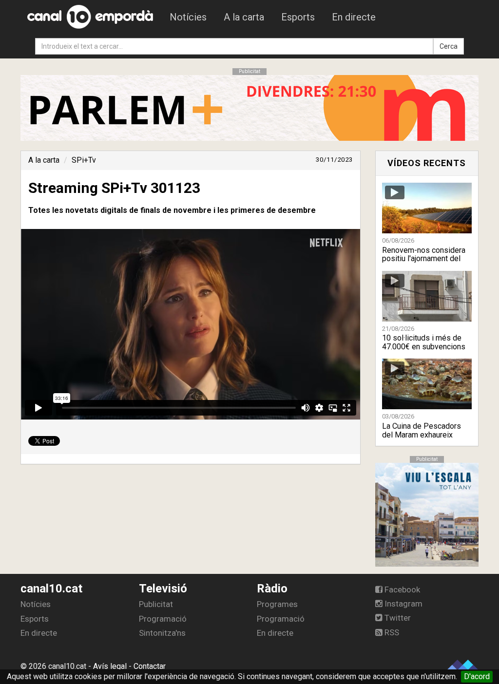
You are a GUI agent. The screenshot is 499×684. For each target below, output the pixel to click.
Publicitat (156, 604)
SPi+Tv (84, 160)
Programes (277, 604)
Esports (298, 17)
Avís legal (110, 666)
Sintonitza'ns (162, 633)
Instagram (402, 603)
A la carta (244, 17)
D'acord (477, 676)
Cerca (449, 46)
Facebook (401, 589)
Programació (163, 619)
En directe (354, 17)
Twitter (397, 618)
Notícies (188, 17)
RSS (391, 632)
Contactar (150, 666)
